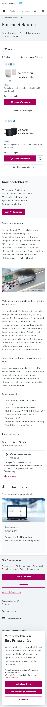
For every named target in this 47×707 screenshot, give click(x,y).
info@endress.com (15, 618)
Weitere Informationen (11, 592)
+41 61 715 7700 (14, 611)
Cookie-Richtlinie (11, 677)
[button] (16, 96)
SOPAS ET (11, 531)
